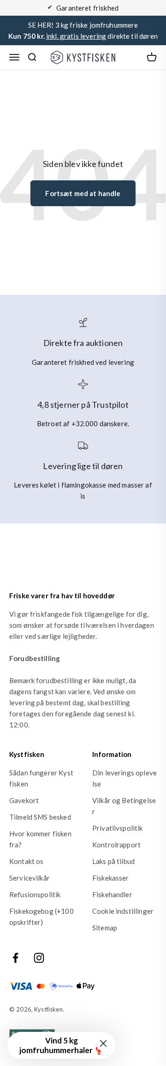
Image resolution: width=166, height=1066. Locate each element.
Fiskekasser (110, 878)
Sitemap (104, 927)
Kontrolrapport (116, 844)
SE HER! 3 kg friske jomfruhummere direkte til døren (83, 30)
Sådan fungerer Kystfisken (41, 778)
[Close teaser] (103, 1043)
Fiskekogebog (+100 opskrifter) (41, 916)
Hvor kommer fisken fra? (40, 839)
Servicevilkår (29, 878)
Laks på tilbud (113, 861)
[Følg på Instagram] (39, 958)
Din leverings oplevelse (124, 778)
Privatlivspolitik (117, 828)
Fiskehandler (112, 894)
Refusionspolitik (34, 894)
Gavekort (24, 800)
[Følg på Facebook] (15, 958)
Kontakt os (26, 861)
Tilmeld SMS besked (40, 817)
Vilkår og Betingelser (124, 806)
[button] (61, 1045)
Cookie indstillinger (123, 911)
